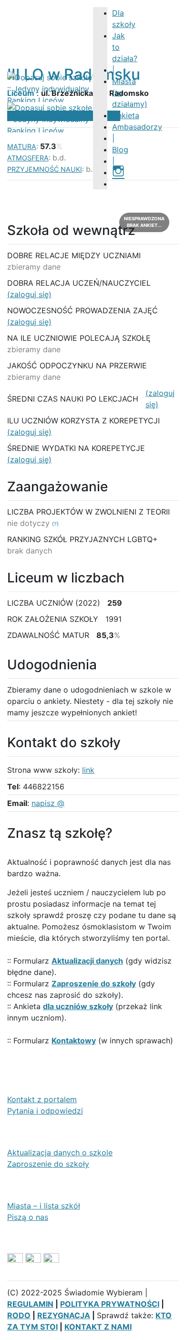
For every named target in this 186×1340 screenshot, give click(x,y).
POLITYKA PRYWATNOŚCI (109, 1304)
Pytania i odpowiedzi (45, 1110)
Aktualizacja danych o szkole (60, 1152)
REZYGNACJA (63, 1315)
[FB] (116, 183)
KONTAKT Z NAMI (98, 1326)
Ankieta (125, 115)
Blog (120, 149)
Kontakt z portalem (42, 1099)
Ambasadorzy (137, 126)
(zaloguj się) (29, 294)
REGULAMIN (30, 1304)
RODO (19, 1315)
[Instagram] (118, 172)
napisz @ (47, 803)
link (88, 770)
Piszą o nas (27, 1217)
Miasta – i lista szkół (43, 1205)
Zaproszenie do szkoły (48, 1164)
